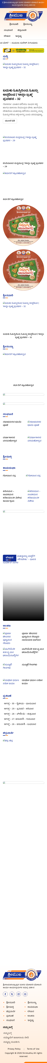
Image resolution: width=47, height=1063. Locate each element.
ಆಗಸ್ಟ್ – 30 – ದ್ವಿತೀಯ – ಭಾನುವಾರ (21, 703)
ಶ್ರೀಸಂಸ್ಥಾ (27, 24)
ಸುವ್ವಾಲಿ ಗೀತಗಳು (29, 665)
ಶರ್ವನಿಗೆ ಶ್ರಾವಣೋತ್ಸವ (13, 199)
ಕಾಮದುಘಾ (33, 1007)
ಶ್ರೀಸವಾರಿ (13, 24)
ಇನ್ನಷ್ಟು (18, 36)
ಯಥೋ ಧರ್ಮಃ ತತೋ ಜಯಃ (32, 682)
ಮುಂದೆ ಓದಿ (10, 121)
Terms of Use (33, 1049)
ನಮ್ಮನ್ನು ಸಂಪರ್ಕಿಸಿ (11, 1042)
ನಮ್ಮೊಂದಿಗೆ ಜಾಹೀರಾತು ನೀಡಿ (16, 1038)
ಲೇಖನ (7, 36)
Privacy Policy (14, 1049)
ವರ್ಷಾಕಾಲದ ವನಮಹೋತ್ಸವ (10, 439)
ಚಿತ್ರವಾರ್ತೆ (22, 30)
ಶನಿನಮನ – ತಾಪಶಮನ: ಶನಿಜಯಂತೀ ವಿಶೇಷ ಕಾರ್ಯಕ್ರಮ (12, 496)
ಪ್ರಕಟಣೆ (9, 1016)
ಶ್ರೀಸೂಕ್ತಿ (10, 1007)
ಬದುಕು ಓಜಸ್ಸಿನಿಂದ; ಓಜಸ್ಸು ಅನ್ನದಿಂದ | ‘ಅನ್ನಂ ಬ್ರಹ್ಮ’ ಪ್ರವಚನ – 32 (20, 95)
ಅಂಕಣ (31, 1016)
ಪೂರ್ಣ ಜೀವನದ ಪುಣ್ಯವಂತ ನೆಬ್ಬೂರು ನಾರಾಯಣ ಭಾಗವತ (31, 637)
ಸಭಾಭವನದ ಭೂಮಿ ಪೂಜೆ (12, 423)
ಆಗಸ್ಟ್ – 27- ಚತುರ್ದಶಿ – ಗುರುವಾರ (19, 719)
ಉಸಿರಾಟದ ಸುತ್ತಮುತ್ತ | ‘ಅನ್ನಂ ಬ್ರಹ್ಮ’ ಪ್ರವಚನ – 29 (23, 165)
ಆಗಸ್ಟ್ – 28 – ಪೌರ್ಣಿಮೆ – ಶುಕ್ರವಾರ (20, 714)
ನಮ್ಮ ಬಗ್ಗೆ (7, 1033)
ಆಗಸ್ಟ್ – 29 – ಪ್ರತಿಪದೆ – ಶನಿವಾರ (19, 709)
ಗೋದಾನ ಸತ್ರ (9, 476)
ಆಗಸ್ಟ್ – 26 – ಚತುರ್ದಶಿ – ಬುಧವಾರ (20, 724)
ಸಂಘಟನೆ (8, 30)
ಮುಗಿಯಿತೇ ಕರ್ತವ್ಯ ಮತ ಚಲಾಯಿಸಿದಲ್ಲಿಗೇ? (33, 650)
